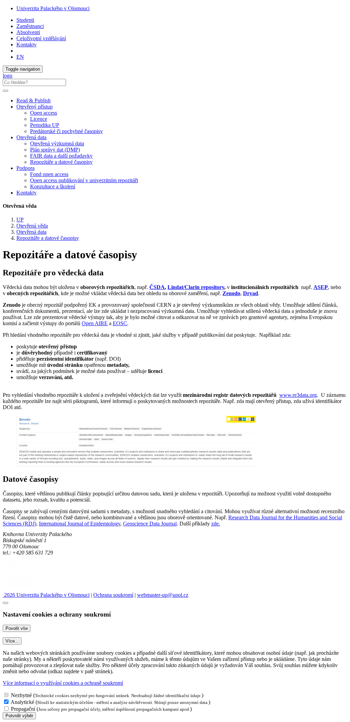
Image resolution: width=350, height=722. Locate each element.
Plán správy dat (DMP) (55, 150)
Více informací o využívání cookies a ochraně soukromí (63, 683)
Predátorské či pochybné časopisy (66, 131)
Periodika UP (44, 125)
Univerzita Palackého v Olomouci (53, 8)
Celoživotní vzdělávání (41, 38)
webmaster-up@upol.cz (162, 595)
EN (20, 57)
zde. (215, 523)
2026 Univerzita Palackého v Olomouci (46, 595)
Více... (12, 641)
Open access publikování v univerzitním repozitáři (84, 180)
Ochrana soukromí (113, 595)
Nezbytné (21, 695)
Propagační (23, 709)
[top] (5, 603)
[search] (5, 91)
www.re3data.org (298, 395)
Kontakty (26, 44)
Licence (38, 119)
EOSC (120, 323)
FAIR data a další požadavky (61, 156)
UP (20, 219)
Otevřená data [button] (31, 137)
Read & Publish (33, 100)
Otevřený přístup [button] (34, 107)
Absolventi (28, 32)
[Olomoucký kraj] (26, 571)
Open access (43, 113)
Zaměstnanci (30, 26)
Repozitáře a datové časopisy (61, 162)
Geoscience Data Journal (150, 523)
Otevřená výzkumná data (57, 143)
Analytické (22, 702)
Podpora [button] (25, 168)
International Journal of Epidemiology (79, 523)
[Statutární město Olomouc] (18, 589)
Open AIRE (95, 323)
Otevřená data (31, 232)
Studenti (25, 20)
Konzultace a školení (52, 186)
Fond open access (49, 174)
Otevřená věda (32, 226)
